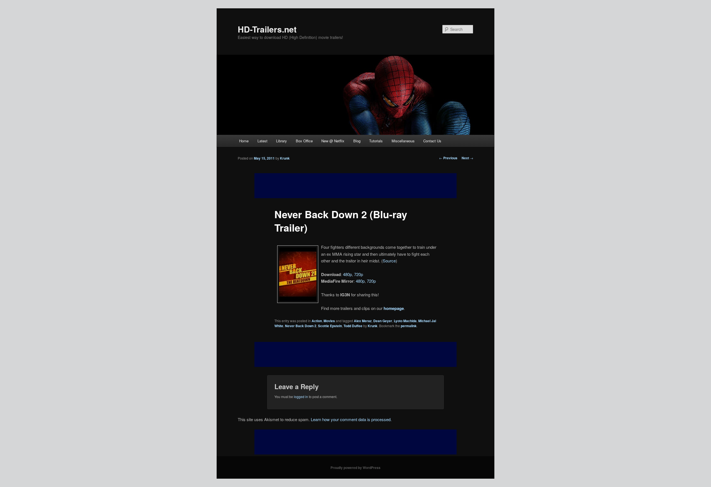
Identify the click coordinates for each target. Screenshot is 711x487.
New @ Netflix (332, 140)
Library (281, 140)
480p (347, 274)
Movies (329, 320)
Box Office (304, 140)
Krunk (285, 158)
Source (389, 261)
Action (317, 320)
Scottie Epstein (330, 325)
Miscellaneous (403, 140)
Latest (262, 140)
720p (358, 274)
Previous (448, 157)
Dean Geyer (382, 320)
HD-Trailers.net (267, 29)
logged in (301, 396)
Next (467, 157)
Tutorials (376, 140)
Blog (356, 140)
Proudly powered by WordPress (355, 467)
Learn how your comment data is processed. (351, 419)
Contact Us (432, 140)
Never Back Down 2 (300, 325)
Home (244, 140)
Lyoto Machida (405, 320)
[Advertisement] (355, 354)
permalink (409, 325)
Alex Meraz (363, 320)
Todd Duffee (353, 325)
